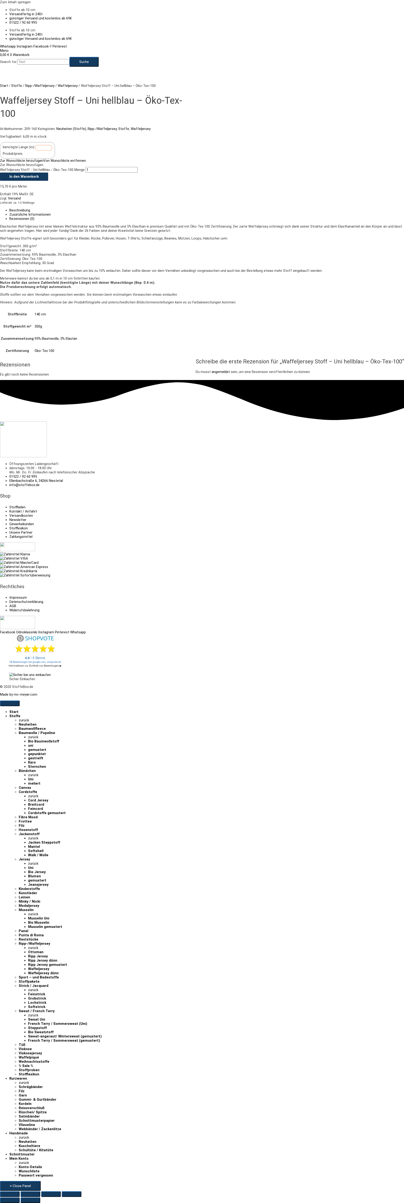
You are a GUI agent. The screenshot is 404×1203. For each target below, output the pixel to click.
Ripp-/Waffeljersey (39, 86)
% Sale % (26, 1066)
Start (4, 86)
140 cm (40, 314)
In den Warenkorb (24, 176)
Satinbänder (29, 1116)
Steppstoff (37, 1028)
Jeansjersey (38, 884)
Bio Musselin (38, 922)
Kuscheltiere (29, 1146)
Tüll (22, 1045)
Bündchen (27, 771)
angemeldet (221, 372)
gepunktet (37, 754)
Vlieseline (27, 1125)
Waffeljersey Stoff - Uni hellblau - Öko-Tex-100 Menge (42, 170)
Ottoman (35, 952)
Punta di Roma (31, 935)
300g (38, 326)
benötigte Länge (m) (18, 147)
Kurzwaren (18, 1078)
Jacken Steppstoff (44, 842)
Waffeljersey (68, 86)
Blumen (34, 876)
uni (30, 745)
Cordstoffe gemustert (47, 813)
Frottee (25, 821)
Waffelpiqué (29, 1057)
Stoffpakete (29, 981)
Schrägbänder (31, 1087)
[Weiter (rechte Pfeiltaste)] (30, 1200)
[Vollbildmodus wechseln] (30, 1194)
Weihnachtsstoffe (34, 1061)
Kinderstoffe (29, 889)
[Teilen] (51, 1194)
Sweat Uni (36, 1019)
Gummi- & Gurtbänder (37, 1099)
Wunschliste (29, 1171)
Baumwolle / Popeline (37, 733)
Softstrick (36, 1007)
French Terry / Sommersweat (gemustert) (64, 1040)
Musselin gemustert (45, 927)
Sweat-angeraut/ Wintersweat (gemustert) (65, 1036)
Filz (22, 825)
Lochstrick (37, 1002)
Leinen (24, 897)
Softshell (35, 851)
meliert (34, 783)
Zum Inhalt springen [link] (15, 2)
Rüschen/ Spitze (33, 1112)
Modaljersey (29, 906)
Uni (30, 779)
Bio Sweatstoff (41, 1032)
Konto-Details (30, 1167)
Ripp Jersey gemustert (47, 965)
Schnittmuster (22, 1154)
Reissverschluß (32, 1108)
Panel (23, 931)
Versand (14, 198)
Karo (32, 762)
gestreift (35, 758)
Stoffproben (29, 1070)
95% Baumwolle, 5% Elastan (56, 338)
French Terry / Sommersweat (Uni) (57, 1024)
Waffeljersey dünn (43, 973)
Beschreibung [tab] (19, 210)
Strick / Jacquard (33, 986)
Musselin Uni (38, 918)
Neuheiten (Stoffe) (71, 129)
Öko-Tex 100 (44, 351)
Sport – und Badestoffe (39, 977)
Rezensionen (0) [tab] (21, 219)
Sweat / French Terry (37, 1011)
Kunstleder (28, 893)
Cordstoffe (28, 792)
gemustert (37, 750)
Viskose (25, 1049)
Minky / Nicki (29, 901)
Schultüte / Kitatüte (36, 1150)
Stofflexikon (29, 1074)
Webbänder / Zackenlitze (40, 1129)
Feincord (35, 809)
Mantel (34, 847)
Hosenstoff (28, 830)
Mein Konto (19, 1158)
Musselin (26, 910)
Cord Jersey (38, 800)
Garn (23, 1095)
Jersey (24, 859)
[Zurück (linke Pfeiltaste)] (10, 1200)
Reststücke (28, 939)
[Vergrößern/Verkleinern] (10, 1194)
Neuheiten (27, 724)
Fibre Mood (28, 817)
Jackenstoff (29, 834)
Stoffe (16, 86)
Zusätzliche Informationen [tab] (30, 214)
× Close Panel (20, 1186)
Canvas (25, 788)
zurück (24, 720)
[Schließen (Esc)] (71, 1194)
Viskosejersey (30, 1053)
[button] (43, 161)
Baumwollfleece (32, 729)
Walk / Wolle (38, 855)
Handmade (18, 1133)
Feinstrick (36, 994)
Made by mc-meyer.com (18, 694)
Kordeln (25, 1104)
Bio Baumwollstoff (43, 741)
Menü (4, 50)
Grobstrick (37, 998)
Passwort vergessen (36, 1175)
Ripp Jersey (38, 956)
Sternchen (37, 766)
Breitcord (36, 804)
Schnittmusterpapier (37, 1120)
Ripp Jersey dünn (42, 960)
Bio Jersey (37, 872)
